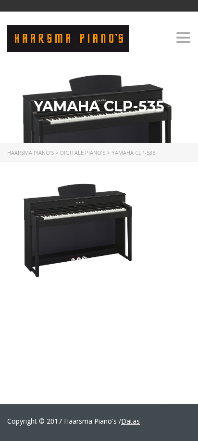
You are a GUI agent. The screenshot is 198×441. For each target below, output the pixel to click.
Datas (130, 421)
